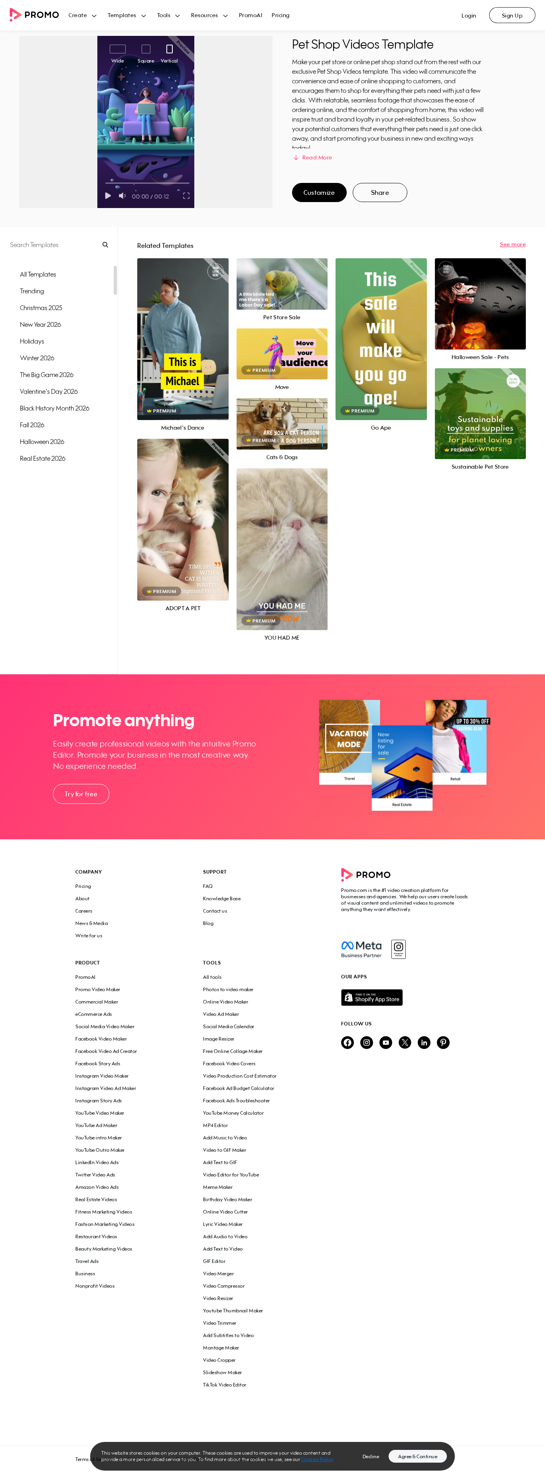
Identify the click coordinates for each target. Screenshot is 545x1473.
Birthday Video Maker (227, 1199)
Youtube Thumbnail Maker (233, 1311)
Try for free (81, 794)
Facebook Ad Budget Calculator (238, 1088)
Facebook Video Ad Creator (106, 1051)
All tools (212, 977)
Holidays (32, 341)
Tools (164, 15)
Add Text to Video (223, 1249)
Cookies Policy (317, 1459)
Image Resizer (219, 1039)
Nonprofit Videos (95, 1286)
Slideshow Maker (222, 1372)
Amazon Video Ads (96, 1187)
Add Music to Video (225, 1138)
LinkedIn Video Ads (96, 1162)
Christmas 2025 (41, 308)
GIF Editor (214, 1261)
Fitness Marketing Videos (103, 1212)
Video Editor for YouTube (231, 1175)
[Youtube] (385, 1043)
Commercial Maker (96, 1002)
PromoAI (251, 15)
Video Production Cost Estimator (240, 1076)
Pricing (281, 15)
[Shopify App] (405, 997)
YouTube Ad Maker (96, 1125)
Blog (208, 923)
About (82, 898)
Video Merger (218, 1274)
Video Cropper (219, 1360)
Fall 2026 (32, 425)
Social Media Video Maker (104, 1026)
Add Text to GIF (220, 1162)
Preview (182, 330)
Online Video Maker (225, 1002)
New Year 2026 (40, 324)
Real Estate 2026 (42, 458)
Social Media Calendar (229, 1026)
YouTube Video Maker (99, 1113)
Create (78, 15)
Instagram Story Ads (98, 1101)
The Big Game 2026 (46, 375)
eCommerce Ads (93, 1014)
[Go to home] (39, 15)
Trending (32, 291)
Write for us (88, 936)
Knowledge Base (222, 898)
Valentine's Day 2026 (49, 391)
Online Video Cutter (225, 1212)
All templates (38, 274)
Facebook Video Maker (101, 1039)
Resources (204, 15)
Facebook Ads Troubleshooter (236, 1101)
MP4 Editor (215, 1125)
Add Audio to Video (225, 1236)
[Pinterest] (443, 1043)
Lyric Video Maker (223, 1224)
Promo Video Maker (97, 989)
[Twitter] (405, 1043)
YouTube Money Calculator (233, 1113)
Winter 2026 (37, 358)
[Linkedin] (424, 1043)
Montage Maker (221, 1348)
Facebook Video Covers (229, 1063)
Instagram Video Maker (102, 1076)
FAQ (208, 886)
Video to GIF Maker (224, 1150)
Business (85, 1274)
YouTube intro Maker (98, 1138)
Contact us (215, 911)
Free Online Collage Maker (233, 1051)
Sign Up (512, 15)
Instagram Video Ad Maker (105, 1088)
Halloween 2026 (42, 442)
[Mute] (124, 195)
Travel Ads (87, 1261)
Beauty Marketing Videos (103, 1249)
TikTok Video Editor (225, 1385)
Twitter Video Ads (95, 1175)
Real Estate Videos (96, 1199)
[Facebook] (361, 949)
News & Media (91, 923)
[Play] (108, 195)
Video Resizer (218, 1298)
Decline (371, 1456)
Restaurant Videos (96, 1236)
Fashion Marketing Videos (104, 1224)
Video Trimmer (220, 1323)
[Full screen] (186, 195)
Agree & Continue (417, 1456)
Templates (122, 15)
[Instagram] (398, 949)
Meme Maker (218, 1187)
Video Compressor (224, 1286)
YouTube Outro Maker (100, 1150)
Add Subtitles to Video (228, 1335)
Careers (84, 911)
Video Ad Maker (221, 1014)
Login (469, 15)
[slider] (105, 183)
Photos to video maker (228, 989)
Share (380, 192)
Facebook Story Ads (97, 1063)
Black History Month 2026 (54, 408)
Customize (319, 192)
